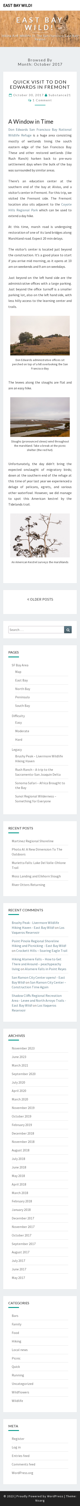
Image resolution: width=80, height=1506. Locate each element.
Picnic (16, 1358)
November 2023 (23, 1048)
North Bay (22, 689)
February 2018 (22, 1201)
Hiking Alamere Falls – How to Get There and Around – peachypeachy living (36, 964)
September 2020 (24, 1074)
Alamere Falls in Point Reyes (45, 969)
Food (15, 1333)
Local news (20, 1350)
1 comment (42, 100)
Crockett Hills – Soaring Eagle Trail (41, 950)
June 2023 (19, 1057)
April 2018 (19, 1184)
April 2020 (19, 1091)
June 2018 (19, 1167)
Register (18, 1438)
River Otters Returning (28, 885)
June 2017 (19, 1269)
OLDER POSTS (41, 599)
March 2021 (20, 1065)
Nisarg (40, 1500)
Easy (18, 722)
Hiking (16, 1341)
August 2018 (20, 1150)
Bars (15, 1315)
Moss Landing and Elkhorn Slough (36, 876)
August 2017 (20, 1252)
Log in (16, 1447)
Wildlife (17, 1401)
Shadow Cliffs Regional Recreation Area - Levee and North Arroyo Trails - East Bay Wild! (39, 1000)
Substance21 (60, 95)
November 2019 (23, 1108)
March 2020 (20, 1099)
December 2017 (23, 1218)
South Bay (22, 705)
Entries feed (20, 1456)
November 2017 (23, 1227)
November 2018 (23, 1141)
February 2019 (22, 1125)
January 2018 (21, 1209)
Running (18, 1375)
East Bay (21, 680)
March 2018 (20, 1193)
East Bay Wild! (17, 5)
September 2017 (24, 1244)
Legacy (17, 749)
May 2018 (18, 1176)
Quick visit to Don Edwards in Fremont (40, 84)
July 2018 (18, 1159)
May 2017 (18, 1278)
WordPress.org (22, 1473)
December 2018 (23, 1133)
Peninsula (22, 697)
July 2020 (18, 1082)
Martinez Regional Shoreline (33, 841)
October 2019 (21, 1116)
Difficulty (18, 716)
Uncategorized (22, 1383)
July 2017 (18, 1260)
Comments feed (23, 1464)
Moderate (22, 731)
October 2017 (21, 1235)
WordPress (55, 1496)
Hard (18, 739)
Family (16, 1324)
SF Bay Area (20, 665)
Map (18, 672)
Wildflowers (20, 1392)
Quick (16, 1366)
